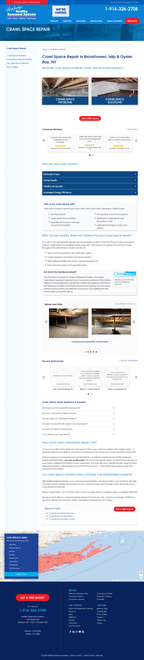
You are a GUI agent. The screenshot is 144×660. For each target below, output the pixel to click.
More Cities (21, 574)
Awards (71, 620)
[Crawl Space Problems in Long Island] (65, 91)
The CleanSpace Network (18, 63)
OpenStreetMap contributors (135, 580)
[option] (60, 143)
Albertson (12, 544)
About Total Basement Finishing (81, 608)
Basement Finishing (104, 596)
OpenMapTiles (122, 580)
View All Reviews (132, 129)
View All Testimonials (129, 360)
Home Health (50, 180)
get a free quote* (32, 597)
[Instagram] (76, 631)
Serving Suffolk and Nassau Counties (124, 2)
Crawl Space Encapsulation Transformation (90, 341)
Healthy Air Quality (53, 186)
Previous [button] (44, 140)
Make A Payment (114, 21)
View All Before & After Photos (125, 304)
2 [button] (92, 155)
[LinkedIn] (73, 631)
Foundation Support (76, 599)
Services (54, 21)
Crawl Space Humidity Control (62, 519)
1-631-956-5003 (32, 625)
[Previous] (44, 377)
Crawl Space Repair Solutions (61, 513)
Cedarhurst (13, 565)
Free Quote (132, 21)
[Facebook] (70, 631)
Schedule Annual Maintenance (27, 2)
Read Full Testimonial (62, 384)
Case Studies (102, 611)
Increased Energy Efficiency (58, 192)
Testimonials (101, 620)
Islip (102, 497)
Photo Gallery (12, 67)
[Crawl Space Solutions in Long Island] (115, 91)
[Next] (136, 377)
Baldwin (12, 551)
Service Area (96, 21)
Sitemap (99, 655)
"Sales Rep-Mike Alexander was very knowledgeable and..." (90, 138)
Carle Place (13, 561)
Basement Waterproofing (78, 593)
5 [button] (96, 352)
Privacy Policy (76, 655)
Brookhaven (95, 497)
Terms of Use (89, 655)
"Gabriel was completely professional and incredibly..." (60, 139)
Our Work (80, 21)
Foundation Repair (76, 596)
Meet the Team (74, 626)
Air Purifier (100, 599)
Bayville (12, 555)
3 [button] (91, 352)
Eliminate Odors (52, 174)
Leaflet (114, 580)
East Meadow (14, 568)
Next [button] (136, 140)
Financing (72, 623)
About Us (67, 21)
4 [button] (93, 352)
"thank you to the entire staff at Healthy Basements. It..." (119, 139)
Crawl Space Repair (16, 48)
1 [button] (89, 155)
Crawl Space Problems (16, 55)
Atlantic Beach (15, 548)
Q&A (70, 614)
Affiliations (72, 617)
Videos (99, 623)
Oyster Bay (109, 497)
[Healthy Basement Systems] (21, 12)
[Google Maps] (83, 631)
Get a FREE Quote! (90, 118)
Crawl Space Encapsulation (61, 516)
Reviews (100, 617)
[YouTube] (79, 631)
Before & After (102, 608)
